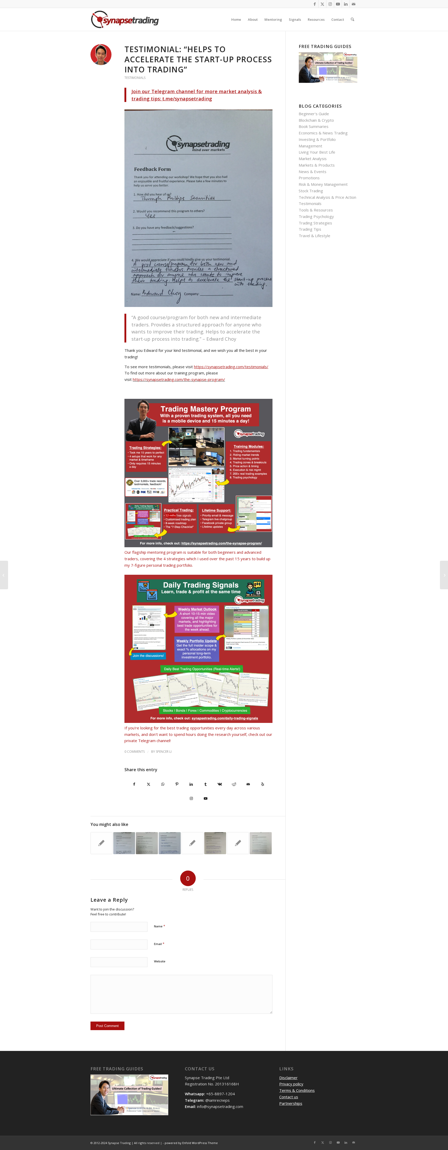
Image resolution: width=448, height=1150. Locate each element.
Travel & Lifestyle (314, 235)
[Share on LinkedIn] (191, 784)
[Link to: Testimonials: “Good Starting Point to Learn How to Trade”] (147, 843)
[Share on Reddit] (234, 784)
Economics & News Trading (323, 132)
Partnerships (290, 1103)
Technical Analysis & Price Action (327, 197)
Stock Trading (311, 190)
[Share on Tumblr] (205, 784)
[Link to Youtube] (338, 4)
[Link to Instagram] (330, 4)
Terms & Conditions (297, 1090)
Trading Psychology (316, 216)
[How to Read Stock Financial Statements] (4, 575)
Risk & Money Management (323, 184)
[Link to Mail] (354, 4)
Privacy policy (291, 1083)
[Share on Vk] (220, 784)
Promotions (309, 177)
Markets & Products (317, 165)
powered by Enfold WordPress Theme (191, 1143)
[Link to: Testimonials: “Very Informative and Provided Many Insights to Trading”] (101, 843)
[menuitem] (236, 19)
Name (159, 926)
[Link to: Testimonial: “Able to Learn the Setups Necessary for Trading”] (238, 843)
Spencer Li (164, 751)
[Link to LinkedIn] (345, 4)
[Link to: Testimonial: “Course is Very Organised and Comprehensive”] (170, 843)
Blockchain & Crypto (316, 120)
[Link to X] (322, 4)
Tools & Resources (316, 210)
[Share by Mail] (248, 784)
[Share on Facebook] (134, 784)
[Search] (352, 19)
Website (159, 961)
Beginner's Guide (314, 113)
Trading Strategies (315, 222)
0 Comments (134, 751)
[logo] (125, 19)
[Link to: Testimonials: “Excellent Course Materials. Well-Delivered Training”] (261, 843)
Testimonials (134, 78)
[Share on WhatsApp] (163, 784)
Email (159, 943)
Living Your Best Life (317, 152)
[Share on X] (148, 784)
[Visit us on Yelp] (262, 784)
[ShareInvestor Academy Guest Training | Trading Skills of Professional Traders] (444, 575)
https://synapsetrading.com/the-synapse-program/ (179, 379)
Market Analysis (313, 158)
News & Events (312, 171)
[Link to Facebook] (314, 4)
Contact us (288, 1096)
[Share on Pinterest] (177, 784)
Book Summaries (313, 126)
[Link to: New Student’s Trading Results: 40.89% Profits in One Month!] (192, 843)
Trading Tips (310, 229)
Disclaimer (288, 1077)
